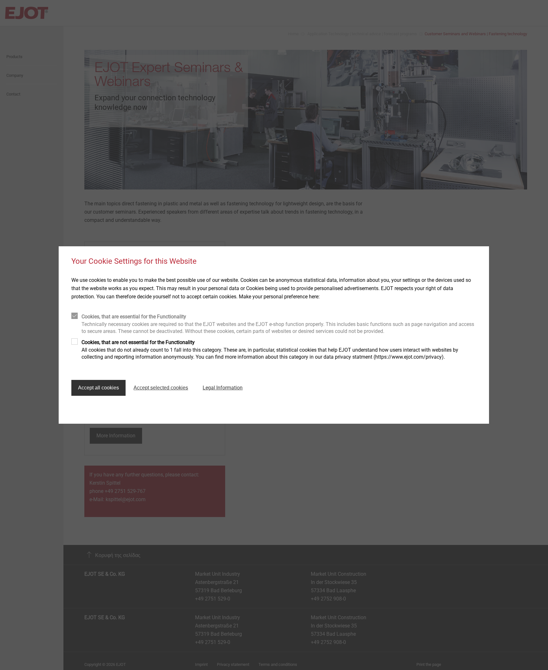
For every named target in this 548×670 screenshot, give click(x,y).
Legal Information (223, 388)
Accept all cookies (98, 387)
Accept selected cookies (161, 387)
